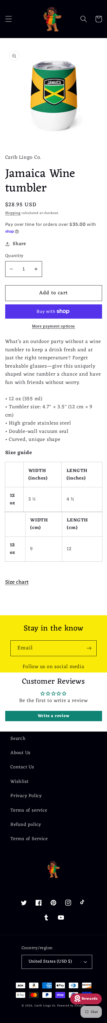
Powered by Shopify (71, 1005)
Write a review (54, 716)
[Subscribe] (89, 648)
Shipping (13, 213)
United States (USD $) (50, 961)
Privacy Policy (26, 796)
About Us (20, 753)
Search (18, 738)
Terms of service (28, 810)
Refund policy (25, 824)
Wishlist (19, 781)
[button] (8, 19)
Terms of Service (29, 839)
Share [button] (19, 244)
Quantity (14, 256)
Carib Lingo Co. (45, 1005)
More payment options (53, 327)
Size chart (17, 582)
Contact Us (22, 767)
